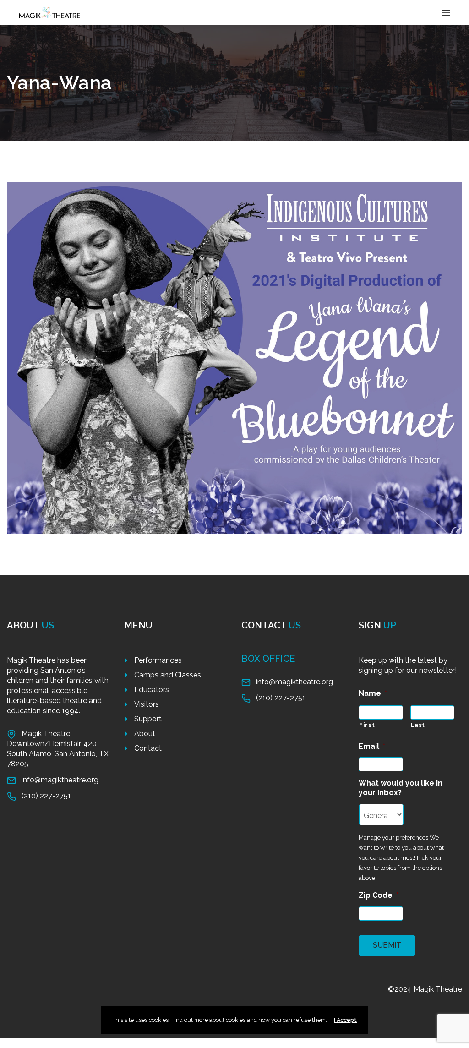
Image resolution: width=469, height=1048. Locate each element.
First (367, 724)
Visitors (146, 704)
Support (148, 719)
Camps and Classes (167, 675)
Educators (151, 689)
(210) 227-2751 (46, 795)
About (144, 733)
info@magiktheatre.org (60, 779)
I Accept (345, 1019)
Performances (158, 660)
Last (418, 724)
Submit (387, 945)
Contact (148, 748)
